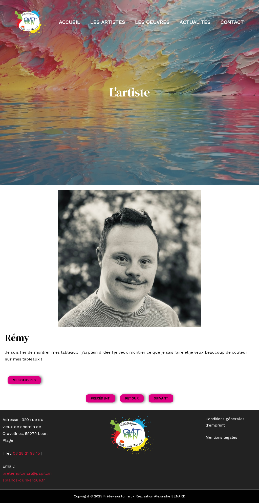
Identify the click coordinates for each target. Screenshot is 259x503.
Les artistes (107, 22)
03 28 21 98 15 (26, 453)
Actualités (195, 22)
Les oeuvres (152, 22)
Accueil (69, 22)
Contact (232, 22)
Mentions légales (221, 437)
